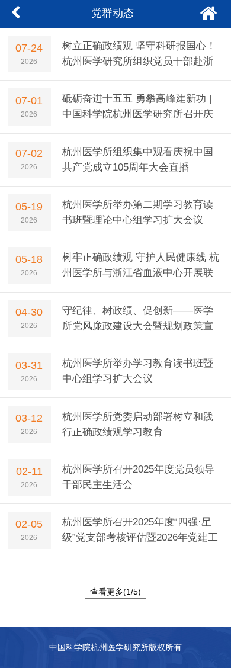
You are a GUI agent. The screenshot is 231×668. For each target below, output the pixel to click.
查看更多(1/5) (115, 591)
